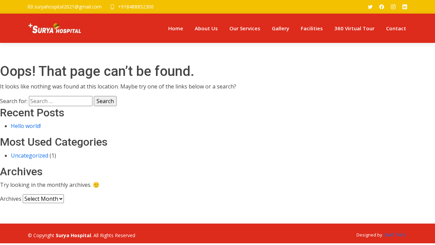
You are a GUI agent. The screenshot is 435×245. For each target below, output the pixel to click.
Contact (396, 28)
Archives (10, 198)
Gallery (280, 28)
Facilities (312, 28)
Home (175, 28)
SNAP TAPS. (395, 235)
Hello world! (26, 126)
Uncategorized (29, 155)
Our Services (244, 28)
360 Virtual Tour (354, 28)
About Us (206, 28)
